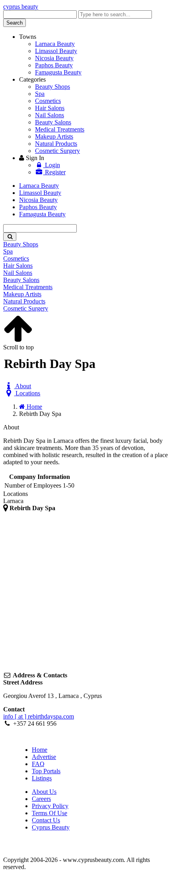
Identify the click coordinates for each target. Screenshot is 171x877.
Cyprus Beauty (51, 827)
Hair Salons (49, 108)
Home (39, 749)
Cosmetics (48, 100)
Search (14, 23)
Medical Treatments (59, 129)
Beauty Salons (53, 122)
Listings (42, 778)
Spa (40, 93)
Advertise (44, 756)
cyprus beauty (20, 6)
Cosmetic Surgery (57, 150)
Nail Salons (49, 115)
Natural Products (56, 143)
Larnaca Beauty (55, 43)
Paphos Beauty (54, 65)
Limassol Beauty (56, 51)
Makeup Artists (54, 136)
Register (54, 172)
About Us (44, 791)
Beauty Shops (52, 86)
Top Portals (46, 771)
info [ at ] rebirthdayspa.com (38, 716)
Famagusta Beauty (58, 72)
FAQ (38, 764)
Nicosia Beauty (54, 58)
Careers (41, 798)
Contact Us (46, 820)
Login (51, 165)
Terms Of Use (49, 813)
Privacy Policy (50, 806)
